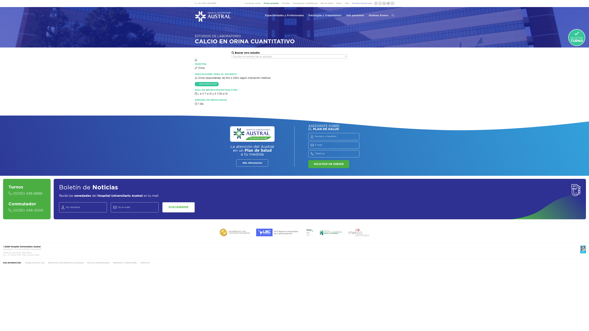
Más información (252, 163)
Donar (339, 3)
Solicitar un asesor (329, 164)
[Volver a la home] (213, 20)
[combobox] (289, 56)
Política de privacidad (98, 263)
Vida (347, 3)
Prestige (285, 3)
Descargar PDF (208, 84)
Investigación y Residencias (305, 3)
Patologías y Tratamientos (325, 15)
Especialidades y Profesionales (284, 15)
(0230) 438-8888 (27, 193)
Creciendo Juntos (252, 3)
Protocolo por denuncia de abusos (66, 263)
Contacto (145, 263)
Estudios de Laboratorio (218, 36)
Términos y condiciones (125, 263)
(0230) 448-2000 (27, 210)
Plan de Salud (327, 3)
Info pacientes (355, 15)
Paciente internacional (362, 3)
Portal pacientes (271, 3)
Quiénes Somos (378, 15)
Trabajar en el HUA (35, 263)
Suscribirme (179, 207)
